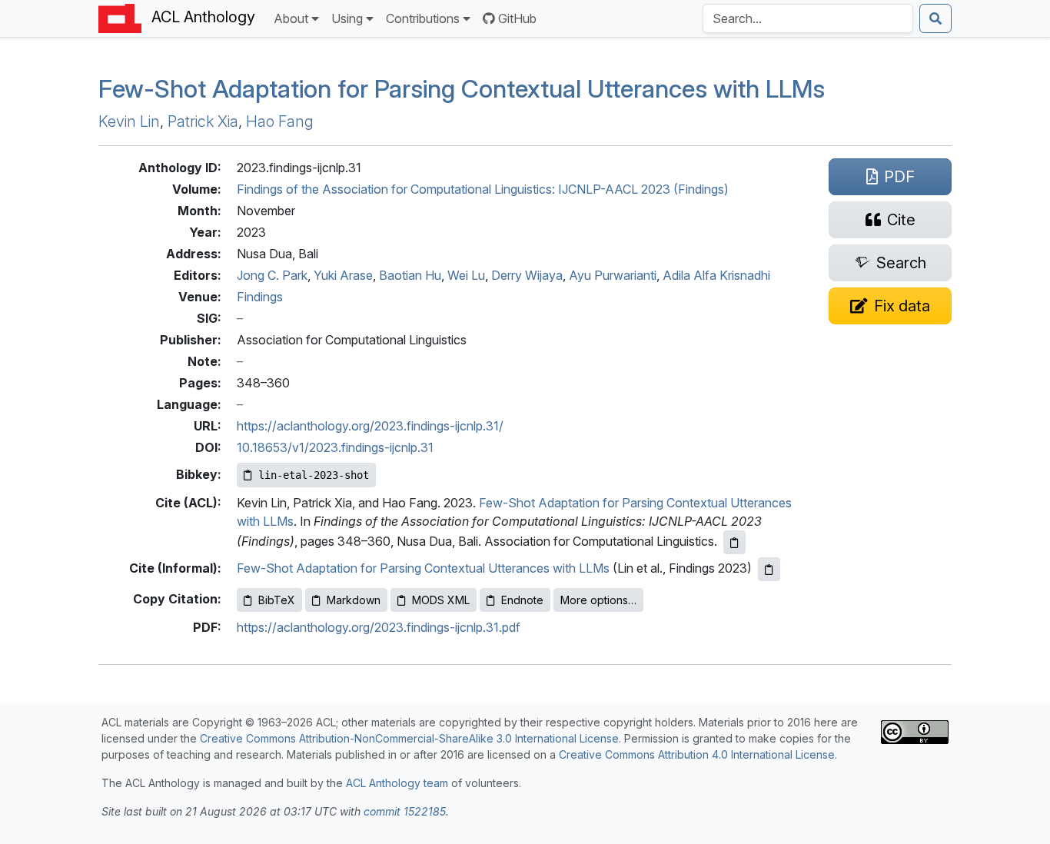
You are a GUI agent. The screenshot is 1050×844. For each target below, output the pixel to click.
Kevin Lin (129, 121)
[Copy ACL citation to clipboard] (734, 542)
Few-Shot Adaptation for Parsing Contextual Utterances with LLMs (423, 568)
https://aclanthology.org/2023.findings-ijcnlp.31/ (370, 426)
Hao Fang (280, 121)
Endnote (522, 599)
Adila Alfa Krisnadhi (716, 275)
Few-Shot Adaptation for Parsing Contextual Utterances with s (461, 89)
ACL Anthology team (397, 782)
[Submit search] (935, 18)
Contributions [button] (423, 18)
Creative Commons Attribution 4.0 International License (697, 754)
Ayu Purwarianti (612, 275)
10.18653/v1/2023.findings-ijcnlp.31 (335, 447)
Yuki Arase (343, 275)
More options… (598, 599)
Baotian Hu (410, 275)
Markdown (353, 599)
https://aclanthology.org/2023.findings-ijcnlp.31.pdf (378, 627)
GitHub (517, 18)
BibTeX (276, 599)
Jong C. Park (272, 275)
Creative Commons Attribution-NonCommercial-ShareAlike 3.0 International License (409, 738)
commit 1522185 (405, 811)
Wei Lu (466, 275)
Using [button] (347, 18)
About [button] (291, 18)
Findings (260, 296)
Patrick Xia (203, 121)
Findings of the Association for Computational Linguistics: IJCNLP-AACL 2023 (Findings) (483, 189)
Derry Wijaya (527, 275)
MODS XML (441, 599)
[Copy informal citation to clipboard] (769, 569)
